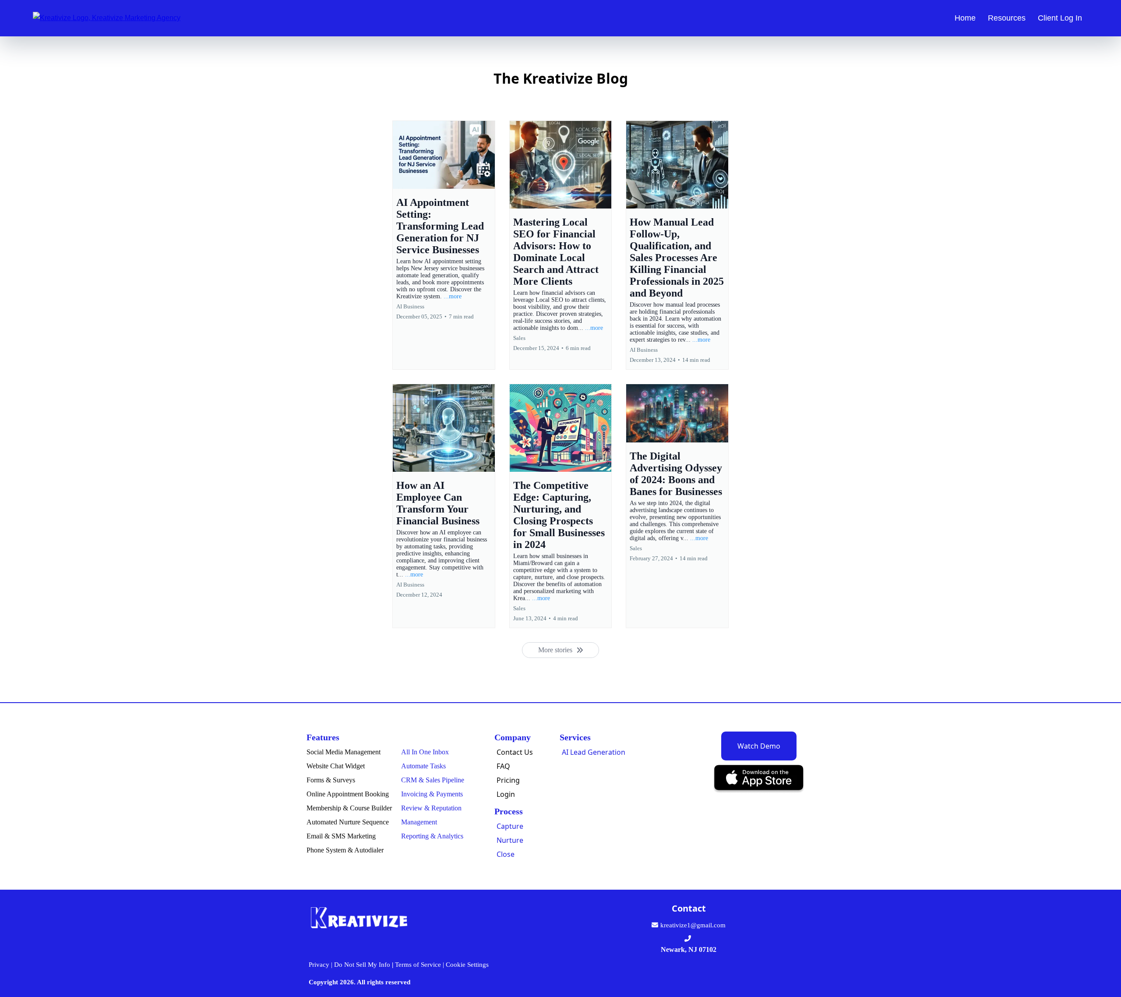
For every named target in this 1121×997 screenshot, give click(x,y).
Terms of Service (418, 964)
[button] (443, 245)
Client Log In (1060, 18)
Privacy (319, 964)
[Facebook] (630, 973)
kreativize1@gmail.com (693, 925)
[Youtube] (730, 973)
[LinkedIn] (705, 973)
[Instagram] (655, 973)
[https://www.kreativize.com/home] (106, 17)
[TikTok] (755, 973)
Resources (1007, 18)
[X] (680, 973)
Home (965, 18)
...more (453, 296)
